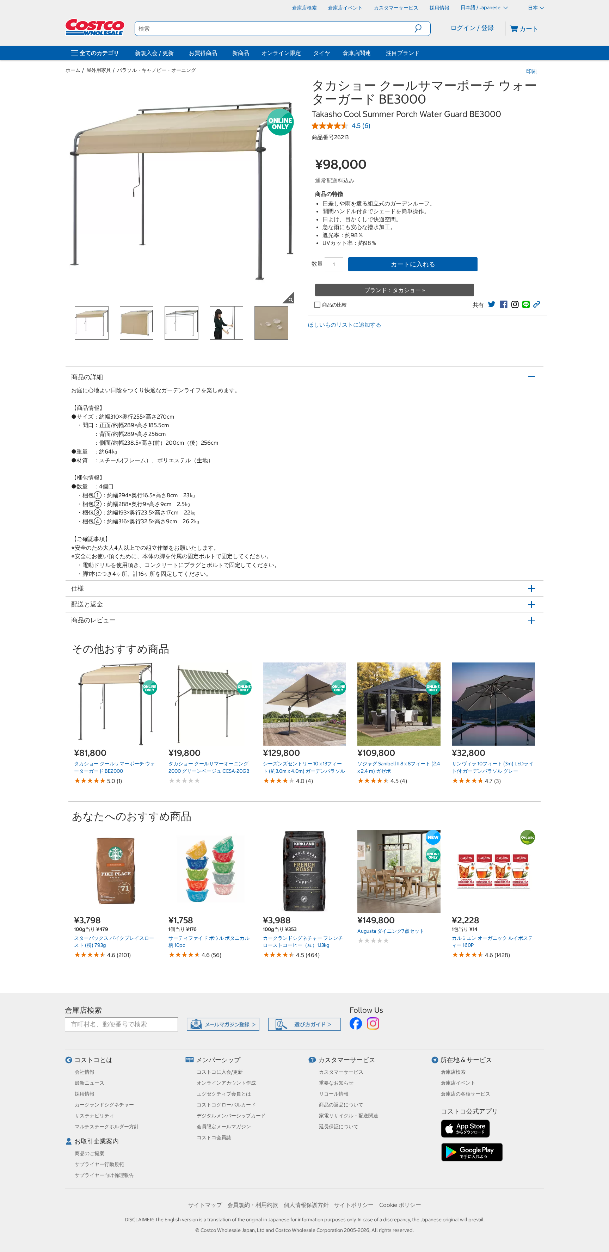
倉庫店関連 (357, 52)
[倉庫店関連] (372, 52)
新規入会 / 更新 (154, 52)
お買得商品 (203, 52)
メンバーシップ (218, 1060)
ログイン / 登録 (472, 28)
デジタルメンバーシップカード (231, 1115)
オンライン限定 (281, 52)
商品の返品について (341, 1105)
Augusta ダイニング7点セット (390, 931)
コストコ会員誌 (214, 1137)
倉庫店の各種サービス (465, 1094)
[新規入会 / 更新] (175, 52)
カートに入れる (413, 264)
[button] (422, 28)
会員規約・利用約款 (252, 1204)
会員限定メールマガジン (224, 1126)
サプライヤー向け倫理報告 (104, 1175)
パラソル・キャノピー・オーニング (156, 70)
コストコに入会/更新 (220, 1072)
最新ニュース (89, 1083)
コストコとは (93, 1060)
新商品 (240, 52)
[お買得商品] (218, 52)
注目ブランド (403, 52)
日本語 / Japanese (481, 7)
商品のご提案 (89, 1153)
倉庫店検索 (83, 1010)
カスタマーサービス (346, 1060)
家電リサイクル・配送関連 (348, 1115)
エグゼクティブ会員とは (224, 1094)
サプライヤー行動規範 (99, 1164)
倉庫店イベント (458, 1083)
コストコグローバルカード (226, 1105)
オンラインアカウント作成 (226, 1083)
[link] (491, 304)
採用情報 (84, 1094)
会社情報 (84, 1072)
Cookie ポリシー (400, 1204)
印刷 (531, 71)
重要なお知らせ (336, 1083)
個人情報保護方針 (306, 1204)
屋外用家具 (98, 70)
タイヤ (321, 52)
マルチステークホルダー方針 (107, 1126)
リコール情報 (334, 1094)
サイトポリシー (354, 1204)
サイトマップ (205, 1204)
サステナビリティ (94, 1115)
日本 (533, 8)
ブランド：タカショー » (394, 290)
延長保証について (338, 1126)
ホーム (73, 70)
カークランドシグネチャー (104, 1105)
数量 (317, 263)
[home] (95, 27)
